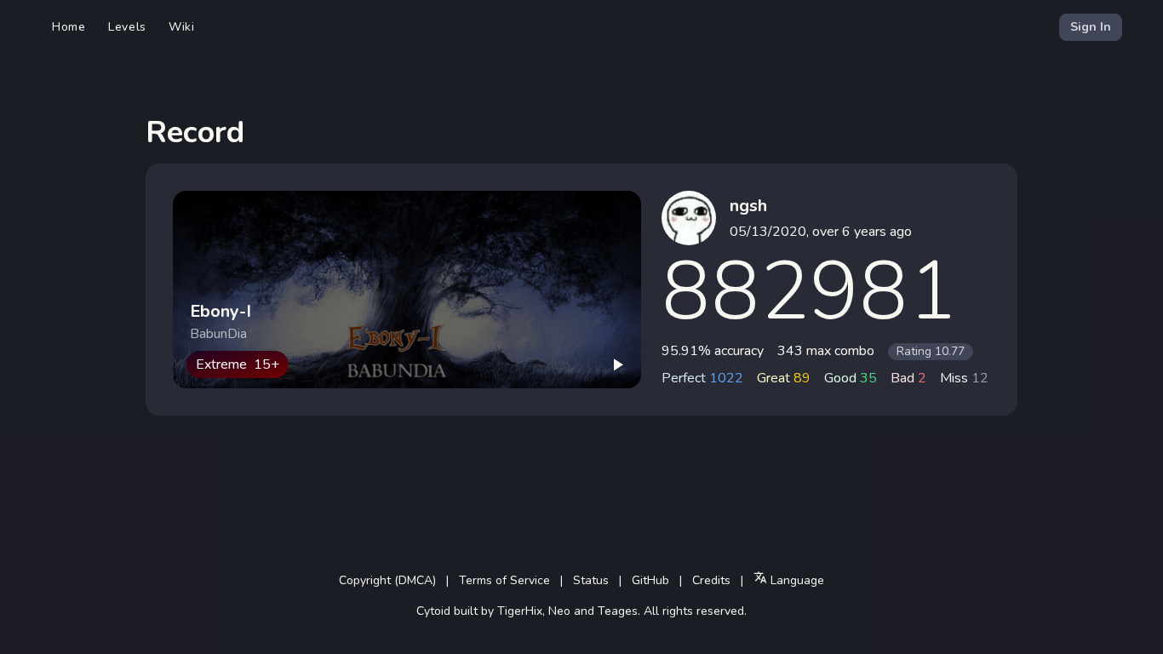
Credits (711, 580)
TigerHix (519, 611)
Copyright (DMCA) (387, 580)
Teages (618, 611)
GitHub (650, 580)
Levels (127, 27)
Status (591, 580)
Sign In (1090, 27)
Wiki (182, 27)
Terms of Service (504, 580)
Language (795, 580)
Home (69, 27)
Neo (559, 611)
